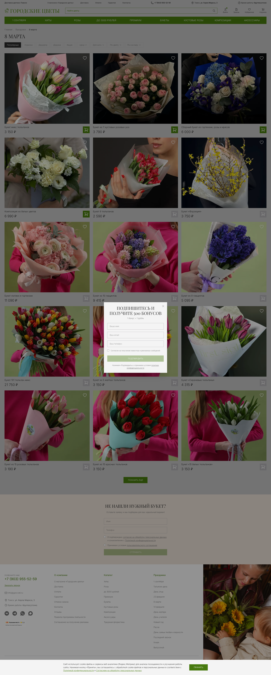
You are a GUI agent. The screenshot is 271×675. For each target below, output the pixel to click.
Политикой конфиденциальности (78, 670)
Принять (198, 667)
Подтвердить (135, 358)
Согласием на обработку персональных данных (119, 670)
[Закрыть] (163, 306)
